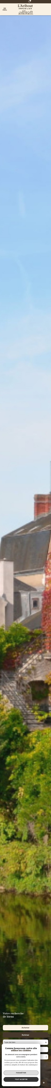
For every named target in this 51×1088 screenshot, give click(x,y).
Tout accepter (21, 1079)
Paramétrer (21, 1073)
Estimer (25, 1035)
